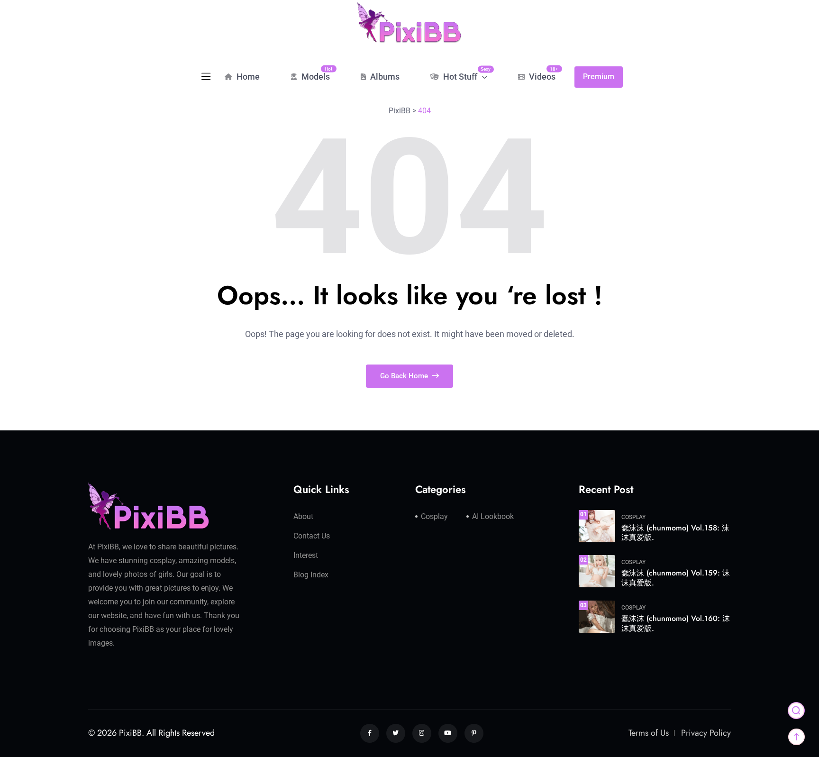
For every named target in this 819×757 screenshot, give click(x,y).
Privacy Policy (706, 733)
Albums (384, 77)
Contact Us (311, 535)
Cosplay (434, 516)
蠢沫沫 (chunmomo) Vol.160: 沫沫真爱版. (675, 623)
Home (247, 77)
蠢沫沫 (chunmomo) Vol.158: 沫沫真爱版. (675, 532)
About (303, 516)
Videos (541, 74)
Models (315, 74)
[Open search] (796, 710)
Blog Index (310, 574)
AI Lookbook (493, 516)
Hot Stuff (464, 74)
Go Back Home (405, 376)
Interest (305, 555)
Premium (598, 76)
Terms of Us (648, 733)
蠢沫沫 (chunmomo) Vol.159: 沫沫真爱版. (675, 577)
